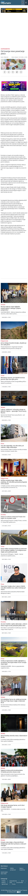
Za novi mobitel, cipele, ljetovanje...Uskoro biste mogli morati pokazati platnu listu (14, 624)
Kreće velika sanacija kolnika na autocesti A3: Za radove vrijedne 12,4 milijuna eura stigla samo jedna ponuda (14, 550)
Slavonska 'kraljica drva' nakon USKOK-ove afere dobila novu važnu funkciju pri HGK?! (13, 587)
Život (11, 882)
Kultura (3, 882)
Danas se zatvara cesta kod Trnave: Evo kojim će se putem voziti (13, 517)
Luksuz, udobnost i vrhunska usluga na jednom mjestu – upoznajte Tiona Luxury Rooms (13, 411)
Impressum (4, 868)
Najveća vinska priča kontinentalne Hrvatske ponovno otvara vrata (12, 771)
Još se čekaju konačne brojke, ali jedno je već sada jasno (13, 344)
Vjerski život (5, 884)
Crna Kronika (19, 882)
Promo (13, 884)
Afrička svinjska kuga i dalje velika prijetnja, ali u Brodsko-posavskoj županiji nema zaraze (14, 482)
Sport (22, 881)
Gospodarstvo (13, 881)
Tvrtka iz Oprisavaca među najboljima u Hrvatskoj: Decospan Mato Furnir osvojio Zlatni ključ (13, 662)
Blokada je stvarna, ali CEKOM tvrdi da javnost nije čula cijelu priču (13, 378)
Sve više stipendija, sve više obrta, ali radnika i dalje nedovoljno (12, 446)
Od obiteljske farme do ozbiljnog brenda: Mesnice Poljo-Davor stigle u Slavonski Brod (13, 701)
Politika (3, 881)
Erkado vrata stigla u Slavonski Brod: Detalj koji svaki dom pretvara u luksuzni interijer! (13, 843)
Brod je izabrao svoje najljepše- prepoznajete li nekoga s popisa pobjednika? (11, 308)
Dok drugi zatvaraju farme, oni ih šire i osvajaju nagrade (13, 806)
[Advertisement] (14, 30)
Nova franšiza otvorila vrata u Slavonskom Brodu (14, 736)
